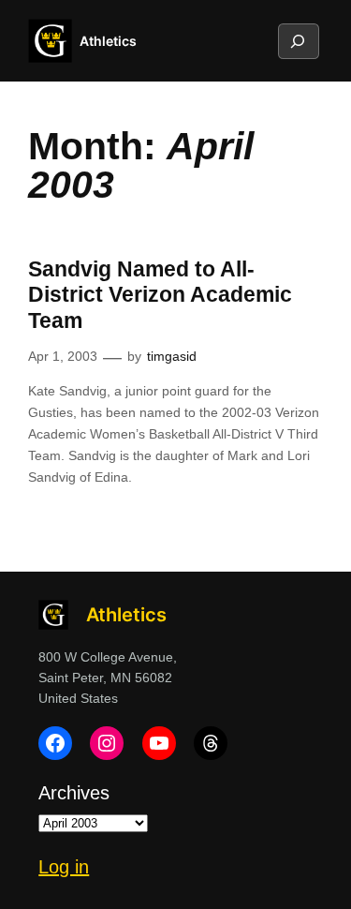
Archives (74, 792)
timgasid (172, 356)
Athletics (108, 41)
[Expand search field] (297, 41)
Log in (63, 867)
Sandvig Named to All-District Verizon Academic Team (160, 294)
